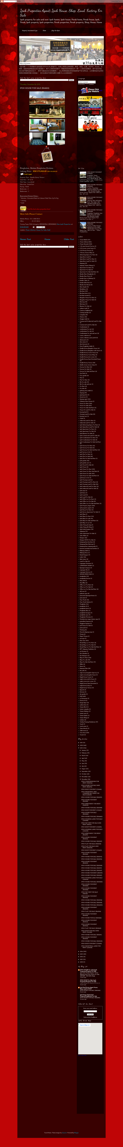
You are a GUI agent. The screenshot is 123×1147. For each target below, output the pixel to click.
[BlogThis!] (39, 227)
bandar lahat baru (85, 282)
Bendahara (83, 289)
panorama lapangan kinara (87, 595)
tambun (82, 720)
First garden (83, 375)
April (83, 758)
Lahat (81, 557)
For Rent (82, 386)
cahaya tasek (83, 308)
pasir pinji (82, 597)
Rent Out (82, 640)
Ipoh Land (83, 495)
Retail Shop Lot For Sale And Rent (89, 647)
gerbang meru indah (85, 390)
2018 (81, 962)
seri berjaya (83, 651)
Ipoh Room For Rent (85, 510)
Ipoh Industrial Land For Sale (88, 488)
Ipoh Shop (82, 514)
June (83, 763)
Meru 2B (82, 580)
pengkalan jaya (84, 615)
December (85, 779)
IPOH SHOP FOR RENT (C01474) (91, 789)
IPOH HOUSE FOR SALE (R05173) (91, 856)
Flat (81, 377)
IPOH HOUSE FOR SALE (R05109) (91, 865)
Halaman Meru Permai (86, 401)
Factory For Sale (84, 369)
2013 (81, 748)
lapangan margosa (85, 568)
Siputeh (82, 690)
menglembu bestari (85, 578)
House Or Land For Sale (86, 410)
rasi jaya (82, 638)
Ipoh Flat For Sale (85, 456)
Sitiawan (82, 692)
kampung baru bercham (86, 542)
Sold (48, 230)
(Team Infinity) (30, 230)
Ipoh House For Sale (85, 473)
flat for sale (83, 382)
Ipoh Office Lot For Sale (87, 501)
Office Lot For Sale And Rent (88, 589)
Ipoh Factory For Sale (86, 448)
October (84, 774)
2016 (81, 956)
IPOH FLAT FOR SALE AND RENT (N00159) (90, 847)
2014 (81, 951)
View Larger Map (82, 1055)
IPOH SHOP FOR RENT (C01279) (91, 827)
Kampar (82, 538)
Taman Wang (83, 717)
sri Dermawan (83, 698)
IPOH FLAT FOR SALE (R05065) (91, 928)
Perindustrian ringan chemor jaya (89, 619)
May (83, 761)
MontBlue (82, 583)
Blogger (76, 1132)
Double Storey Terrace (86, 362)
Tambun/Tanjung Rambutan (87, 722)
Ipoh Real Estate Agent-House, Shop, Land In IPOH (89, 988)
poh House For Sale (85, 625)
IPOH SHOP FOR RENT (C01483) (91, 850)
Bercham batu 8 (84, 293)
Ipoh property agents (86, 508)
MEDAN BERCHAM (86, 574)
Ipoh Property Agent (85, 505)
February (84, 753)
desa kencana (83, 344)
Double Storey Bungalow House (88, 348)
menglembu (83, 576)
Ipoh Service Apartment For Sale (89, 512)
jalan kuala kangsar (85, 529)
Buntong (82, 302)
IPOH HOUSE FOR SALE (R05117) (91, 868)
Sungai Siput (83, 702)
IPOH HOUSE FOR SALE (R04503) (91, 905)
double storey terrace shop (87, 365)
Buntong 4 (83, 304)
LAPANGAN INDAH (86, 565)
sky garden (83, 694)
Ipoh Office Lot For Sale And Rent (89, 503)
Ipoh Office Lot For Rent (87, 499)
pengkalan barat (84, 608)
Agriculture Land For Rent (87, 259)
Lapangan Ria (84, 570)
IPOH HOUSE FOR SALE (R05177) (91, 797)
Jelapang (82, 531)
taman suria (83, 713)
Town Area (83, 732)
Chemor (82, 317)
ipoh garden (83, 460)
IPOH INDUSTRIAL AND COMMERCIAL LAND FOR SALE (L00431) (90, 793)
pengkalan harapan (85, 613)
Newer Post (25, 239)
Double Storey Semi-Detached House (90, 359)
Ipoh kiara (82, 493)
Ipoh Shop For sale (85, 518)
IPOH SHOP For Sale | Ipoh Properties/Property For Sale (88, 981)
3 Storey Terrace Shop (86, 252)
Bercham (82, 291)
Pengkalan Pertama (85, 617)
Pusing (81, 634)
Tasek (81, 724)
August (84, 768)
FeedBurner (94, 1017)
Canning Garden (84, 312)
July (83, 766)
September (85, 771)
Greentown (83, 397)
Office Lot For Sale (85, 587)
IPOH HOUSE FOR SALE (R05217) (91, 875)
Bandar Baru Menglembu (87, 274)
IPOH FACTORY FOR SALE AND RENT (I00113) (91, 823)
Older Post (69, 239)
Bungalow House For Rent (87, 297)
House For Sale (41, 230)
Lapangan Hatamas (85, 563)
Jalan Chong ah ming (85, 525)
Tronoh (82, 735)
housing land (83, 412)
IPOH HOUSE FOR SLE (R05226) (91, 918)
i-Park (81, 418)
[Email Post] (33, 227)
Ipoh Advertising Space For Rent (89, 425)
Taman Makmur (84, 711)
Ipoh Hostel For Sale (85, 465)
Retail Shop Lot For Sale (87, 645)
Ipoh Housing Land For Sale (87, 484)
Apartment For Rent (85, 267)
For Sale (82, 388)
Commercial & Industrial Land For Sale (90, 321)
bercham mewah (84, 295)
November (85, 776)
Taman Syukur (84, 715)
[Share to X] (41, 227)
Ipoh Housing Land (85, 480)
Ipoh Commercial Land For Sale (88, 435)
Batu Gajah (83, 287)
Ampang (82, 263)
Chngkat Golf (83, 319)
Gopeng (82, 393)
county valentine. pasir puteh (88, 337)
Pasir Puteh (83, 600)
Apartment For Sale (85, 269)
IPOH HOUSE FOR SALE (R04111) (91, 934)
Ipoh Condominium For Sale (87, 440)
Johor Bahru (83, 535)
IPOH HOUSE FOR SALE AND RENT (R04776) (90, 786)
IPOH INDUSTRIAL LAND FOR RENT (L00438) (91, 946)
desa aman (83, 342)
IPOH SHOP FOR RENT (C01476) (91, 810)
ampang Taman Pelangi (86, 265)
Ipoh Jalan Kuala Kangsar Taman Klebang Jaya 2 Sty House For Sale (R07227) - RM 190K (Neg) (89, 974)
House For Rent (84, 403)
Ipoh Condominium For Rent (87, 437)
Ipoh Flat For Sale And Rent (88, 458)
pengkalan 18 (83, 606)
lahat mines (83, 559)
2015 (81, 954)
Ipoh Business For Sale (86, 433)
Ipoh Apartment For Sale (87, 431)
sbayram (64, 1132)
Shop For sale (83, 660)
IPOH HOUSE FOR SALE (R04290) (90, 997)
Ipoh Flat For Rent (85, 454)
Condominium (83, 327)
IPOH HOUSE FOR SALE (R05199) (91, 807)
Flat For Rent (83, 380)
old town (82, 591)
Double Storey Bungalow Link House (90, 350)
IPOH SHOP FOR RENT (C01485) (91, 943)
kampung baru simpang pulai (88, 546)
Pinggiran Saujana (85, 623)
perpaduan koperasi (85, 621)
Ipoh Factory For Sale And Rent (89, 450)
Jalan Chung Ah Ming (86, 527)
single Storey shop (85, 685)
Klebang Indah (84, 550)
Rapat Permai (84, 636)
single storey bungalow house (88, 675)
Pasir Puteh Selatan (85, 602)
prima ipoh (83, 627)
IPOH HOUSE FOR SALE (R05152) (91, 900)
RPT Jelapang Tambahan (87, 649)
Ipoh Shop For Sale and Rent (88, 520)
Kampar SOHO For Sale (87, 540)
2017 (81, 959)
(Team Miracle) (84, 244)
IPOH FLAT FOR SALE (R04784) (91, 911)
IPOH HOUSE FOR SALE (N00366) (90, 990)
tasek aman (83, 726)
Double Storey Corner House (88, 352)
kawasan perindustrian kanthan (88, 548)
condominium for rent (86, 329)
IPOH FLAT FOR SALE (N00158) (91, 844)
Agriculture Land (84, 257)
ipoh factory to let (85, 452)
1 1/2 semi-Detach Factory (87, 246)
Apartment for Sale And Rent (88, 272)
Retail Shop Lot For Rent (87, 642)
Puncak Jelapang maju (86, 632)
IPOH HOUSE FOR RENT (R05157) (91, 873)
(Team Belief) (83, 240)
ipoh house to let (84, 477)
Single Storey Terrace (86, 687)
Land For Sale (84, 561)
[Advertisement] (85, 1085)
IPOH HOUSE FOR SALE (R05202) (91, 882)
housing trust (83, 416)
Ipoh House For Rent (86, 469)
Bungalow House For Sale (87, 300)
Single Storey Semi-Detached (88, 683)
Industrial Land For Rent (87, 420)
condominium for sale (86, 331)
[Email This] (37, 227)
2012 (81, 745)
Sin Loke (82, 670)
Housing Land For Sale (86, 414)
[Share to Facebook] (42, 227)
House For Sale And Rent (87, 407)
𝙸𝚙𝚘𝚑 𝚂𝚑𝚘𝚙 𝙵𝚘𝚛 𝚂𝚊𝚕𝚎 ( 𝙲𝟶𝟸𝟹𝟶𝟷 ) (90, 983)
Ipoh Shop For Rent (85, 516)
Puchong (82, 630)
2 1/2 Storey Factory (85, 250)
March (84, 755)
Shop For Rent (55, 31)
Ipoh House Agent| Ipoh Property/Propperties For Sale (88, 995)
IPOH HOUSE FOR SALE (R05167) (91, 870)
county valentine (84, 335)
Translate (91, 84)
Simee (81, 666)
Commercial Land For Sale (87, 325)
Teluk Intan (83, 730)
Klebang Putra (84, 552)
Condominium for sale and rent (88, 333)
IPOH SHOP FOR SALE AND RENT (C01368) (90, 931)
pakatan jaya (83, 593)
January (84, 750)
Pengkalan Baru (84, 610)
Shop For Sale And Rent (86, 662)
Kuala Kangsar (84, 555)
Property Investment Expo (29, 31)
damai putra (83, 340)
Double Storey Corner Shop (87, 355)
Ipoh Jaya (82, 490)
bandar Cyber (83, 280)
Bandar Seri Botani (85, 285)
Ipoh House (83, 467)
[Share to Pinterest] (44, 227)
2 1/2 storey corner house (87, 248)
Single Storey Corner (85, 677)
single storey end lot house (87, 679)
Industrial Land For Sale (86, 422)
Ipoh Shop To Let (85, 522)
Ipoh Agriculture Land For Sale (88, 427)
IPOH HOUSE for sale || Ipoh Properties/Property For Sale (88, 970)
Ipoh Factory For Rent (86, 445)
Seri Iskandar (83, 653)
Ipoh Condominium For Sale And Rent (90, 442)
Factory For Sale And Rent (87, 371)
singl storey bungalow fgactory (88, 672)
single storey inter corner (86, 681)
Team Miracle (83, 728)
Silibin (81, 664)
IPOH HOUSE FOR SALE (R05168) (91, 902)
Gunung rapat (83, 399)
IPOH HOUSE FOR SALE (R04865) (91, 816)
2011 (81, 742)
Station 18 (82, 700)
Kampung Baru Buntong (86, 544)
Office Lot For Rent (85, 585)
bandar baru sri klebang (86, 278)
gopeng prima (83, 395)
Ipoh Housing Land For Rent (88, 482)
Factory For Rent (85, 367)
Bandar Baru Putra (85, 276)
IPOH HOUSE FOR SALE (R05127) (91, 841)
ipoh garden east (84, 463)
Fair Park (82, 373)
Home (44, 31)
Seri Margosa (83, 655)
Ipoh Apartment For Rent (87, 429)
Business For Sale (84, 306)
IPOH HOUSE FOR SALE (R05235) (91, 941)
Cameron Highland (85, 310)
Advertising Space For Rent (87, 255)
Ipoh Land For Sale (85, 497)
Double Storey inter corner (87, 357)
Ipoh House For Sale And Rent (88, 475)
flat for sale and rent (85, 384)
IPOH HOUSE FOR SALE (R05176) (91, 859)
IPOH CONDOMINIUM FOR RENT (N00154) (90, 782)
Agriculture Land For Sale (87, 261)
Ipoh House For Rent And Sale (88, 471)
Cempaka (82, 314)
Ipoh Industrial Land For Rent (88, 486)
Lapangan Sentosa (85, 572)
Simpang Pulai (84, 668)
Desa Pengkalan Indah (86, 346)
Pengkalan (83, 604)
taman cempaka (84, 709)
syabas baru (83, 705)
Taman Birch (83, 707)
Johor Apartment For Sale (87, 533)
